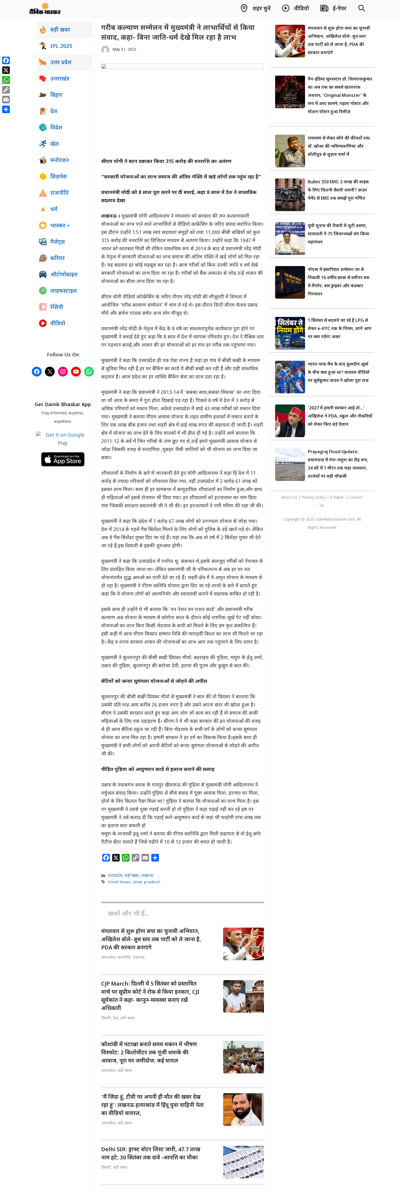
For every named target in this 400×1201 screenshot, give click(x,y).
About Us (290, 497)
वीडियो (57, 324)
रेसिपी (56, 307)
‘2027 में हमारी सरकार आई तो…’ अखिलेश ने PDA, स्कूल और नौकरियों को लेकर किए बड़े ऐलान (340, 417)
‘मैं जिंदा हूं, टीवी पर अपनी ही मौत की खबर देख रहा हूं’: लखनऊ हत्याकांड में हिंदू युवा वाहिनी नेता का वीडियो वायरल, (152, 1105)
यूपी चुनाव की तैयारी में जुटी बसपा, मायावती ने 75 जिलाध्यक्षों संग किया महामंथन (338, 234)
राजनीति (59, 193)
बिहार (56, 95)
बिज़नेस (58, 177)
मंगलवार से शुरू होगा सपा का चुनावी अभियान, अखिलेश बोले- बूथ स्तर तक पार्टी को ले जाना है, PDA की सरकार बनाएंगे (151, 940)
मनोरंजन (59, 160)
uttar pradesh (146, 882)
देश (53, 111)
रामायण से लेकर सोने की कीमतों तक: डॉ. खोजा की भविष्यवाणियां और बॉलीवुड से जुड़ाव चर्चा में (339, 147)
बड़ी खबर (132, 876)
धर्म (53, 209)
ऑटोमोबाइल (64, 275)
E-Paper (337, 497)
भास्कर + (60, 226)
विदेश (56, 128)
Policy (320, 497)
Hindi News (119, 882)
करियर (57, 258)
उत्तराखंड (59, 79)
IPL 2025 (61, 46)
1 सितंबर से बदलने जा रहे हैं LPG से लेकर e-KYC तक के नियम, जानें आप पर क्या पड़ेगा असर (339, 329)
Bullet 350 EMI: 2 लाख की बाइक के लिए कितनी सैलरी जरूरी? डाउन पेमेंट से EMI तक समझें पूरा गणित (338, 191)
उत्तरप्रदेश (115, 876)
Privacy (308, 497)
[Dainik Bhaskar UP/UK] (45, 8)
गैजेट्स (57, 242)
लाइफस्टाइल (63, 291)
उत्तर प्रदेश (61, 62)
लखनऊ (147, 876)
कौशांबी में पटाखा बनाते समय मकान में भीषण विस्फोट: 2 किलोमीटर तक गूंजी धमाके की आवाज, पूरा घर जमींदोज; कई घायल (149, 1053)
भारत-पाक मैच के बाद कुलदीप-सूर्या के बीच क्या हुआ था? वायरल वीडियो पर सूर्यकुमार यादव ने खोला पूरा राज (339, 373)
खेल (54, 144)
